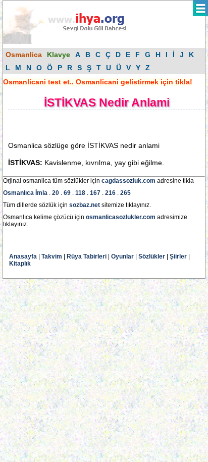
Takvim (51, 256)
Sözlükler (151, 256)
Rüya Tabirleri (87, 256)
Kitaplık (20, 263)
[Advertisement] (89, 125)
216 (110, 192)
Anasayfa (23, 256)
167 (95, 192)
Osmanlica (24, 54)
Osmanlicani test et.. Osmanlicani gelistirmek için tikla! (97, 82)
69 (67, 192)
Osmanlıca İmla (25, 192)
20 (55, 192)
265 (125, 192)
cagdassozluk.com (128, 180)
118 (80, 192)
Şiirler (178, 256)
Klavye (58, 54)
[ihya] (74, 41)
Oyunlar (122, 256)
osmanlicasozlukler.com (120, 217)
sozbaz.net (84, 205)
